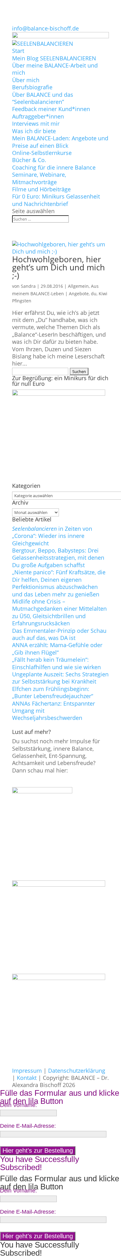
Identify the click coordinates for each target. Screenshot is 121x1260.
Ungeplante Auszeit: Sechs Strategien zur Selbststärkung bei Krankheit (60, 677)
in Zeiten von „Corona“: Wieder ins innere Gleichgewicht (52, 536)
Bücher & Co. (29, 160)
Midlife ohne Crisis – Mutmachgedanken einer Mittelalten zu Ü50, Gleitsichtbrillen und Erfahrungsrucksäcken (59, 612)
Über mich (25, 80)
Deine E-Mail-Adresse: (28, 1126)
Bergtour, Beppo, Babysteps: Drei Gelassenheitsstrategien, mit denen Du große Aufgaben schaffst (58, 558)
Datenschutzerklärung (76, 1070)
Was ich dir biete (34, 131)
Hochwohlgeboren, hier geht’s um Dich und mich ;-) (58, 267)
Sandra (28, 286)
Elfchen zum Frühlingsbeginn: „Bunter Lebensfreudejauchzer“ (52, 692)
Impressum (27, 1070)
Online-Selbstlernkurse (42, 152)
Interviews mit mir (36, 123)
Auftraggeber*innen (38, 116)
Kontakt (27, 1077)
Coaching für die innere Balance (54, 167)
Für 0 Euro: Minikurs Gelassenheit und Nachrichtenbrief (56, 200)
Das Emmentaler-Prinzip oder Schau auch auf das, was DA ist (59, 634)
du (93, 293)
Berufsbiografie (32, 87)
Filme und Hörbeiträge (41, 189)
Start (18, 50)
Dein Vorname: (18, 1105)
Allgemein (78, 286)
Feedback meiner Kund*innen (51, 109)
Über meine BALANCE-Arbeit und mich (55, 69)
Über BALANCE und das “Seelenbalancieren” (42, 98)
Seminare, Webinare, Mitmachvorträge (39, 178)
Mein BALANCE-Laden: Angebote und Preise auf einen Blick (60, 141)
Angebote (79, 293)
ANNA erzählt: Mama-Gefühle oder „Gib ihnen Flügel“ (57, 648)
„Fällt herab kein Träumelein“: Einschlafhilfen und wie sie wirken (56, 663)
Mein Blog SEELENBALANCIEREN (54, 58)
